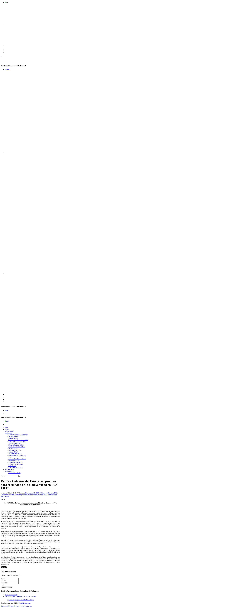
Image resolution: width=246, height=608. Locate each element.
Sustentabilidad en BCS (39, 495)
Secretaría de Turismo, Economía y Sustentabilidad (16, 495)
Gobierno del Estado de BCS (48, 493)
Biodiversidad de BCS (32, 493)
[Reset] (19, 476)
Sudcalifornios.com (24, 603)
